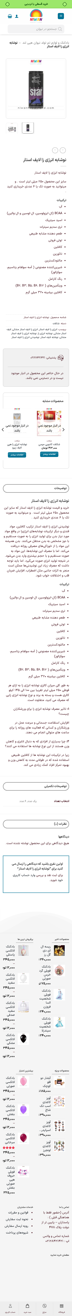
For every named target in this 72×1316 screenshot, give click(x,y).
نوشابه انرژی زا (45, 333)
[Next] (9, 88)
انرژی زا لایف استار (48, 329)
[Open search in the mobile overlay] (36, 29)
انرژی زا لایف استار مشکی (25, 329)
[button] (61, 16)
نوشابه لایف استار (49, 337)
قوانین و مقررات (18, 1212)
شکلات (56, 323)
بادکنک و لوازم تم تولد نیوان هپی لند (45, 43)
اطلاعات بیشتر (49, 454)
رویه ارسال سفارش (16, 1226)
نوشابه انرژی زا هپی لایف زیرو (17, 446)
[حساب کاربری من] (17, 16)
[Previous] (60, 88)
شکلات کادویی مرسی (49, 444)
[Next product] (63, 150)
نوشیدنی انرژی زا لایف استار (25, 337)
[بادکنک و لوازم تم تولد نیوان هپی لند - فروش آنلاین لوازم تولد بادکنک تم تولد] (36, 16)
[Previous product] (55, 150)
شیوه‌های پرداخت (17, 1232)
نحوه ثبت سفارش (17, 1219)
